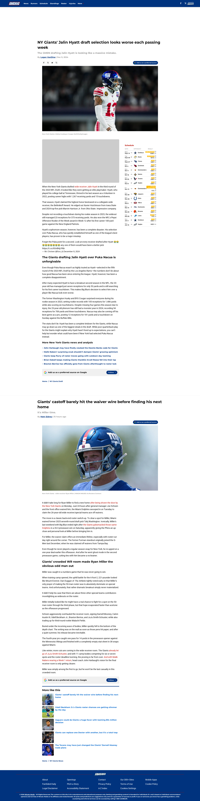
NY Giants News (56, 761)
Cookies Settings (128, 788)
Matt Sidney (46, 417)
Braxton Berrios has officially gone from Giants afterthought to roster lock (80, 364)
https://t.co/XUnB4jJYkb (53, 248)
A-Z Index (102, 788)
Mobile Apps (151, 779)
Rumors (34, 3)
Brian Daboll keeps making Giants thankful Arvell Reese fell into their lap (80, 360)
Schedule (44, 3)
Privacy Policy (104, 784)
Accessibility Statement (78, 788)
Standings (54, 3)
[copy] (56, 62)
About (45, 779)
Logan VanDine (48, 57)
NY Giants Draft (56, 381)
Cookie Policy (151, 784)
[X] (185, 3)
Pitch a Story (73, 784)
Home (44, 381)
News (26, 3)
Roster (64, 3)
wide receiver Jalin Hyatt (85, 186)
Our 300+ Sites (127, 779)
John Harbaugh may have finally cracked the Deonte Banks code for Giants (81, 348)
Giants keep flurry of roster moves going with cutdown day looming (77, 356)
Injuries (72, 3)
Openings (71, 779)
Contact (102, 779)
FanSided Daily (49, 784)
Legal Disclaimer (50, 788)
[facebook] (180, 3)
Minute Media (30, 794)
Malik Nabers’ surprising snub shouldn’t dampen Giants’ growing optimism (81, 352)
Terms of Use (126, 784)
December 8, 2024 (72, 251)
